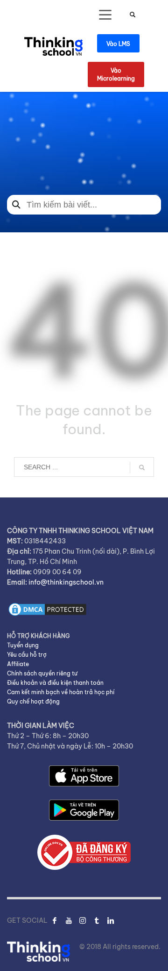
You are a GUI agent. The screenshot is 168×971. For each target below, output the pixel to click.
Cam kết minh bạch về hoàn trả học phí (60, 692)
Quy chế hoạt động (33, 701)
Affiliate (18, 663)
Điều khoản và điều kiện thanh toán (55, 682)
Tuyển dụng (23, 645)
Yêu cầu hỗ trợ (27, 654)
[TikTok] (97, 920)
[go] (142, 467)
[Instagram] (83, 920)
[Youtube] (69, 920)
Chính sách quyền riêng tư (42, 673)
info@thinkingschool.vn (66, 582)
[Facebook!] (55, 920)
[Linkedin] (111, 920)
